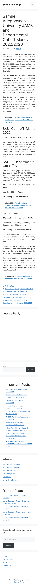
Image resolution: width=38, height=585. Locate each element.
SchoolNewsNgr (12, 4)
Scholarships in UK (10, 470)
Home (5, 556)
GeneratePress (19, 582)
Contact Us (7, 566)
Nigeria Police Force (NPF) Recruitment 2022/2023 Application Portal (19, 443)
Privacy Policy (8, 559)
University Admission (10, 480)
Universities (9, 286)
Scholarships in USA (10, 474)
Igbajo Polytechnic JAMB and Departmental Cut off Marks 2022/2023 (16, 436)
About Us (6, 562)
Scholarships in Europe (11, 467)
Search (5, 366)
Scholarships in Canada (11, 464)
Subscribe (8, 545)
